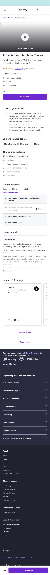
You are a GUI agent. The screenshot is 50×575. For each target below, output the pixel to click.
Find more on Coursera (11, 473)
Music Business (20, 18)
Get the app (7, 486)
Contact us (7, 463)
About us (6, 456)
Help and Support (9, 500)
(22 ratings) (19, 69)
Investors (6, 470)
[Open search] (38, 10)
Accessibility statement (11, 525)
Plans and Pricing (9, 493)
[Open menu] (4, 10)
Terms (5, 535)
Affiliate (5, 496)
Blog (4, 466)
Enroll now (25, 97)
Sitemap (6, 532)
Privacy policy (8, 528)
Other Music (7, 18)
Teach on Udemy (9, 489)
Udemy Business (32, 353)
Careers (5, 459)
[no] (19, 320)
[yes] (15, 320)
